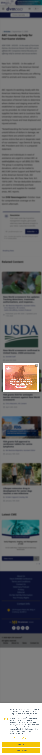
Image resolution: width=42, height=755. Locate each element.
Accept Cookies (21, 751)
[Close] (39, 706)
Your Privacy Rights (21, 738)
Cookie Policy (19, 733)
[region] (21, 729)
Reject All (21, 744)
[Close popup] (36, 365)
